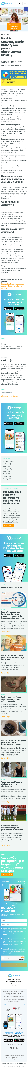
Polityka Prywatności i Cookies (14, 981)
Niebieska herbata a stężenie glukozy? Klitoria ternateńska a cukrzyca (13, 742)
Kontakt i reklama (14, 986)
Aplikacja (6, 464)
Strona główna (5, 60)
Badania (5, 466)
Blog (11, 60)
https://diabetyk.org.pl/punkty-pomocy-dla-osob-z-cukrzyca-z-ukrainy (12, 286)
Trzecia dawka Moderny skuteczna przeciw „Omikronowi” (11, 784)
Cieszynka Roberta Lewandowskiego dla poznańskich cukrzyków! (12, 827)
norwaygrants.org (20, 1004)
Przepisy (5, 476)
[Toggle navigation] (24, 3)
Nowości (5, 471)
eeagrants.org (12, 1004)
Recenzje (6, 479)
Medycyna (6, 469)
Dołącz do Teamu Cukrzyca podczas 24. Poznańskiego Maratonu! (13, 657)
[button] (26, 9)
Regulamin (14, 984)
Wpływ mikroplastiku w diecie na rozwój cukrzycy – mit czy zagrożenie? (13, 699)
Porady (5, 474)
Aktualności (5, 34)
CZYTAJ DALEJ (8, 526)
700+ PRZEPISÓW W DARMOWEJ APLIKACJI (14, 27)
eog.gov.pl (5, 1004)
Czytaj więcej (7, 874)
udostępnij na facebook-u (9, 396)
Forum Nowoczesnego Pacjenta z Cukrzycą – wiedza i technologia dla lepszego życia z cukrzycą (12, 615)
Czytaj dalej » (5, 631)
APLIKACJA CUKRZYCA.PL (14, 979)
